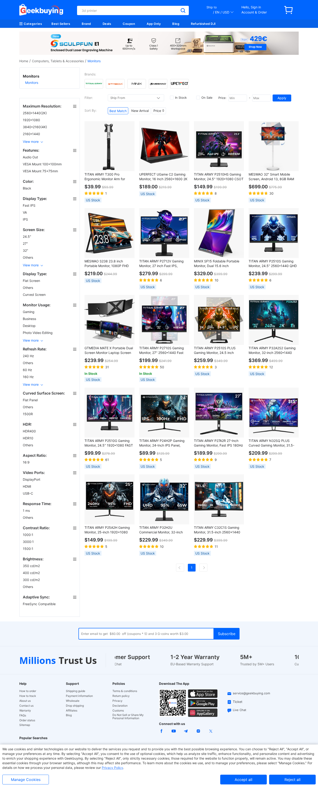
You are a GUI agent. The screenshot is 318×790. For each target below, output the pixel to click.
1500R (28, 414)
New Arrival (140, 111)
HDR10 (28, 438)
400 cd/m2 (32, 573)
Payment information (79, 696)
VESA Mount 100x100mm (43, 164)
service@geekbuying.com (251, 693)
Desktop (30, 326)
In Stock (181, 97)
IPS (26, 219)
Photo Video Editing (38, 333)
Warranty (25, 710)
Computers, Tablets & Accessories (58, 61)
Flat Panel (31, 400)
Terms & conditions (124, 691)
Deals (107, 24)
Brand (86, 24)
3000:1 (29, 542)
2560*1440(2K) (35, 113)
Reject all (292, 779)
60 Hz (28, 370)
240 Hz (29, 356)
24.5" (27, 236)
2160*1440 (32, 134)
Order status (27, 720)
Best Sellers (60, 24)
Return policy (121, 696)
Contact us (26, 705)
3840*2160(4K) (35, 127)
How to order (27, 691)
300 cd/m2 (32, 580)
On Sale (207, 97)
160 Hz (29, 377)
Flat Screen (32, 281)
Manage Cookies (26, 779)
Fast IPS (29, 205)
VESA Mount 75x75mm (41, 171)
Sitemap (24, 725)
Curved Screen (35, 295)
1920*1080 (32, 120)
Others (28, 257)
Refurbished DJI (203, 24)
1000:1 (28, 535)
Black (27, 188)
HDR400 (30, 431)
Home (23, 61)
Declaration (120, 705)
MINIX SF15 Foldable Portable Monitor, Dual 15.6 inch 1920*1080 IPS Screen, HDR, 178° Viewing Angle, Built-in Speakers (216, 263)
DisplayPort (32, 479)
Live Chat (239, 710)
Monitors (31, 83)
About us (25, 700)
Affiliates (71, 710)
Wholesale (72, 700)
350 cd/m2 (32, 566)
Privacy (117, 700)
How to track (27, 696)
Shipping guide (75, 691)
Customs (118, 710)
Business (30, 319)
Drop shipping (75, 705)
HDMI (27, 486)
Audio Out (31, 157)
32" (26, 250)
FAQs (22, 715)
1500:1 (28, 549)
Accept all (243, 779)
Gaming (29, 312)
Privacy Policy (112, 768)
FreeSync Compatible (40, 604)
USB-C (28, 493)
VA (25, 212)
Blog (175, 24)
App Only (154, 24)
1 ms (27, 511)
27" (26, 243)
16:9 (26, 462)
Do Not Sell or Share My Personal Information (128, 716)
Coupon (129, 24)
